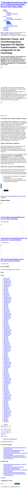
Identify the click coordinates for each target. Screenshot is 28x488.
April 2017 (6, 356)
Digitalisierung (14, 196)
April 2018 (6, 340)
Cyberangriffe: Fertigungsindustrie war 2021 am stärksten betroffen (13, 218)
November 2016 (7, 363)
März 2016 (6, 374)
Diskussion (6, 27)
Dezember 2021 (7, 281)
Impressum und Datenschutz (10, 439)
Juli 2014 (6, 401)
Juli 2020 (6, 304)
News (5, 16)
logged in (9, 269)
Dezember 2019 (7, 313)
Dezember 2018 (7, 329)
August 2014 (7, 400)
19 (7, 431)
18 (5, 431)
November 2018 (7, 331)
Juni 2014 (6, 402)
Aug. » (6, 436)
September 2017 (7, 350)
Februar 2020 (7, 310)
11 (5, 429)
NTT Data (23, 196)
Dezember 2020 (7, 297)
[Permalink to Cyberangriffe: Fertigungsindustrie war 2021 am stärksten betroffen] (12, 214)
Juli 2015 (6, 385)
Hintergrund (9, 24)
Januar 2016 (6, 377)
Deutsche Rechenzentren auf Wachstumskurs (14, 455)
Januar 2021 (6, 296)
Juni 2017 (6, 354)
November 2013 (7, 412)
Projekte (8, 15)
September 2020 (7, 301)
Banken (9, 196)
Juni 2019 (6, 321)
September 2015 (7, 382)
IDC (19, 196)
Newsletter (6, 30)
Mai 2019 (6, 323)
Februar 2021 (7, 294)
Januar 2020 (6, 312)
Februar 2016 (7, 375)
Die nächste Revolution (12, 26)
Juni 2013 (6, 419)
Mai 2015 (6, 387)
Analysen (9, 23)
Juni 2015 (6, 386)
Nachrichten (9, 17)
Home (5, 9)
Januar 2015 (6, 393)
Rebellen (6, 11)
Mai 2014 (6, 404)
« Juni (2, 436)
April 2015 (6, 389)
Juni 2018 (6, 337)
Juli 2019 (6, 320)
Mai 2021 (6, 290)
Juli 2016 (6, 369)
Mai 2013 (6, 420)
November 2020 (7, 298)
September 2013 (7, 414)
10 (4, 429)
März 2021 (6, 293)
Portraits (8, 12)
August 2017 (7, 351)
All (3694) (3, 477)
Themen (5, 20)
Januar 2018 (6, 344)
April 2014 (6, 405)
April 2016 (6, 373)
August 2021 (7, 286)
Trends (8, 22)
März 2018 (6, 341)
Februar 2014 (7, 408)
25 (5, 432)
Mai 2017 (6, 355)
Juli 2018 (6, 336)
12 (7, 429)
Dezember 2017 (7, 346)
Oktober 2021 (7, 283)
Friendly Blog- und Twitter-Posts (14, 19)
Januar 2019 (6, 328)
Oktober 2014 (7, 397)
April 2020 (6, 308)
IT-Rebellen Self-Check (12, 13)
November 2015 (7, 379)
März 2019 (6, 325)
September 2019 (7, 317)
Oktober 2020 (7, 300)
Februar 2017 (7, 359)
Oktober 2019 (7, 316)
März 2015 (6, 390)
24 (4, 432)
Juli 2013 (6, 417)
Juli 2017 (6, 352)
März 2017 (6, 358)
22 (1, 432)
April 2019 (6, 324)
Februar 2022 (7, 278)
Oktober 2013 (7, 413)
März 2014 (6, 406)
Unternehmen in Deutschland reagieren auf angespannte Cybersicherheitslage (14, 239)
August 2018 (7, 335)
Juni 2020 (6, 305)
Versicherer (3, 197)
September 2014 (7, 398)
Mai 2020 (6, 306)
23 (3, 432)
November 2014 (7, 396)
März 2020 (6, 309)
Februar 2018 (7, 343)
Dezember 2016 (7, 362)
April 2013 (6, 421)
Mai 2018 (6, 339)
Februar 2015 (7, 391)
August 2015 (7, 383)
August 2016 (7, 367)
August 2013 (7, 416)
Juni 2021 (6, 289)
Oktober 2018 (7, 332)
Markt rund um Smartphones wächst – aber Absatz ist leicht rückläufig (13, 260)
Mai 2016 (6, 371)
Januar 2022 (6, 279)
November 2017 (7, 347)
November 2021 (7, 282)
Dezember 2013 (7, 410)
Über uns (6, 28)
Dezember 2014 (7, 394)
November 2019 (7, 314)
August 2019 (7, 319)
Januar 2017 (6, 360)
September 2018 (7, 333)
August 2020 (7, 302)
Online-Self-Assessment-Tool (15, 171)
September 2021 (7, 285)
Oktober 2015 (7, 381)
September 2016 (7, 366)
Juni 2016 (6, 370)
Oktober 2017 (7, 348)
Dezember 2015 (7, 378)
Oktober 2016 (7, 364)
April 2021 (6, 291)
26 (7, 432)
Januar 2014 (6, 409)
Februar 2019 (7, 327)
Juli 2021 (6, 287)
